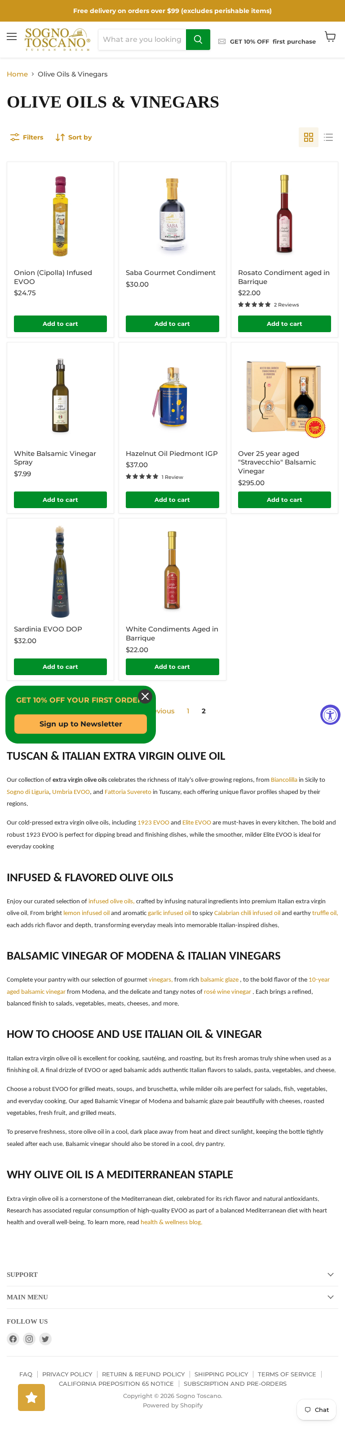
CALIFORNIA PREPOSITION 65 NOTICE (116, 1383)
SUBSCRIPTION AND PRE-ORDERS (235, 1383)
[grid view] (308, 137)
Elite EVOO (197, 823)
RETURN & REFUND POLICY (143, 1374)
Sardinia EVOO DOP (48, 629)
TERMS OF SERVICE (287, 1374)
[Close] (145, 696)
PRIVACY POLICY (67, 1374)
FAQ (25, 1374)
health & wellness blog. (172, 1222)
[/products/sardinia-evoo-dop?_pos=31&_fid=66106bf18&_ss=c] (60, 571)
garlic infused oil (169, 913)
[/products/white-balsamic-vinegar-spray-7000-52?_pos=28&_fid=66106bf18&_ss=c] (60, 395)
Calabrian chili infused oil (247, 913)
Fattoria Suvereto (129, 792)
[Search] (198, 39)
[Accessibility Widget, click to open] (330, 714)
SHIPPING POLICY (221, 1374)
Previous (159, 711)
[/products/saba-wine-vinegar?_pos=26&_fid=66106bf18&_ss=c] (172, 215)
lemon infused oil (87, 913)
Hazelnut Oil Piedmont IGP (172, 453)
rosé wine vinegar (227, 992)
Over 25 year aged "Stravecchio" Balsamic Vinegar (277, 462)
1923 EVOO (154, 823)
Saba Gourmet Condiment (171, 272)
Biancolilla (284, 780)
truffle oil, (324, 913)
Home (17, 74)
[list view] (328, 137)
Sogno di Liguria (28, 792)
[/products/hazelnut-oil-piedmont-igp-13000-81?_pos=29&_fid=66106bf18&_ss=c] (172, 395)
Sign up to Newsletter (81, 724)
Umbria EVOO (71, 792)
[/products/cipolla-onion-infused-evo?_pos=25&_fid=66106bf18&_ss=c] (60, 215)
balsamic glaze (219, 980)
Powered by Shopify (173, 1405)
